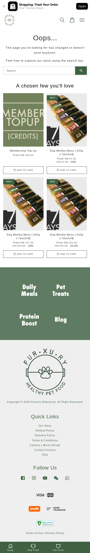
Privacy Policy (55, 533)
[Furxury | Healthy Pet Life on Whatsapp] (67, 480)
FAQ (45, 454)
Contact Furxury (45, 450)
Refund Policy (45, 430)
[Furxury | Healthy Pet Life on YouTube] (45, 480)
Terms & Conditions (45, 440)
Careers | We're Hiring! (45, 445)
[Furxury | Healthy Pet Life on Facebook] (23, 480)
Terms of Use (34, 533)
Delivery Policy (45, 435)
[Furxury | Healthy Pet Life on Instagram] (34, 480)
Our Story (45, 425)
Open (82, 6)
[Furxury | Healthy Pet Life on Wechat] (56, 480)
